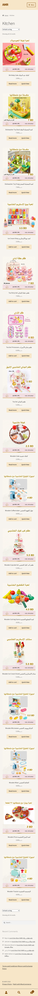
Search (19, 992)
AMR (5, 5)
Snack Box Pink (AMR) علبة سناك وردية (23, 941)
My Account (6, 992)
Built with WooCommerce (22, 984)
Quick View (25, 84)
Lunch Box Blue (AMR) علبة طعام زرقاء (21, 938)
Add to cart (13, 247)
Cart (29, 990)
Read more (13, 84)
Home (6, 15)
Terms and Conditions (10, 966)
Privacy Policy (7, 984)
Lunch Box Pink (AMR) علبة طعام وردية (22, 950)
